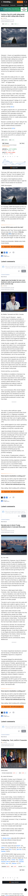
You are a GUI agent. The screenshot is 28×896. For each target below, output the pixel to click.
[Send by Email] (13, 252)
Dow (10, 849)
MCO (12, 107)
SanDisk (3, 861)
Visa (7, 863)
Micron (8, 861)
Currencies (12, 5)
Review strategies (6, 146)
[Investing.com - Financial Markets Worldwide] (8, 2)
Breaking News (5, 5)
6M (10, 156)
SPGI (13, 128)
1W (5, 156)
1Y (12, 156)
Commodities (20, 5)
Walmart (14, 863)
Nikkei (3, 847)
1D (3, 156)
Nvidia (13, 859)
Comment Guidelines (5, 274)
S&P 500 (19, 849)
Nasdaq (3, 851)
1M (7, 156)
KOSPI (18, 845)
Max (17, 156)
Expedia (21, 861)
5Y (14, 156)
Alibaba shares (7, 838)
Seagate (21, 859)
